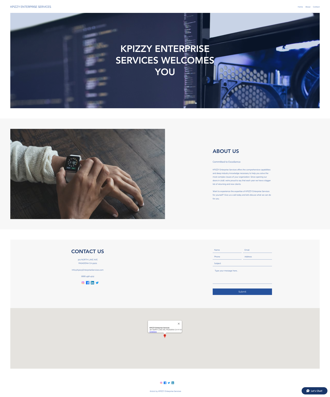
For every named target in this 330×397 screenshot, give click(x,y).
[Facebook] (87, 282)
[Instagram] (83, 282)
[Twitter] (97, 282)
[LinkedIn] (92, 282)
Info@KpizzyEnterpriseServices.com (88, 270)
